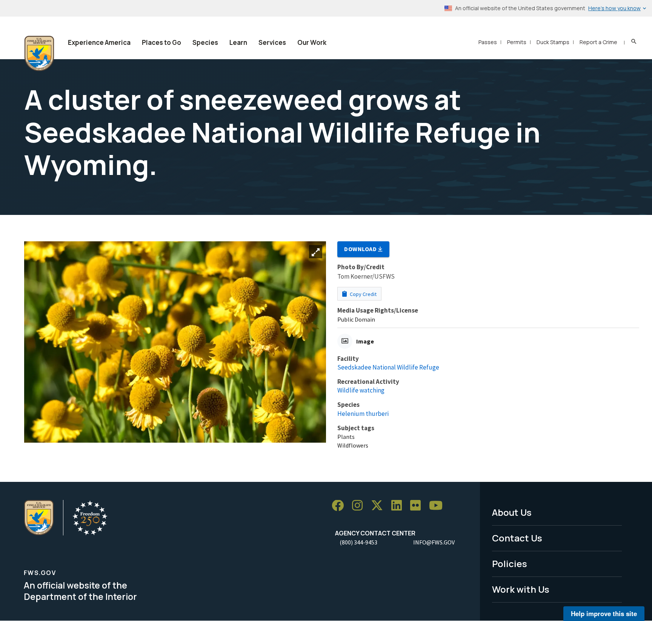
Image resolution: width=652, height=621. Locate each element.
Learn (238, 42)
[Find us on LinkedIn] (399, 506)
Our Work (311, 42)
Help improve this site (604, 613)
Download (361, 249)
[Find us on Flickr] (418, 506)
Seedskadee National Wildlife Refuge (388, 367)
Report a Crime (598, 42)
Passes (487, 42)
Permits (516, 42)
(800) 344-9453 (358, 542)
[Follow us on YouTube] (438, 506)
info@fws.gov (434, 542)
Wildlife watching (360, 390)
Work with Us (520, 589)
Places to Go (161, 42)
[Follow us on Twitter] (379, 506)
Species (205, 42)
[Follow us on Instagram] (360, 506)
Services (272, 42)
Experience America (99, 42)
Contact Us (517, 538)
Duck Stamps (553, 42)
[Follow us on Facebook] (340, 506)
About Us (512, 512)
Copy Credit (363, 294)
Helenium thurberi (363, 413)
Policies (509, 563)
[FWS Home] (39, 53)
